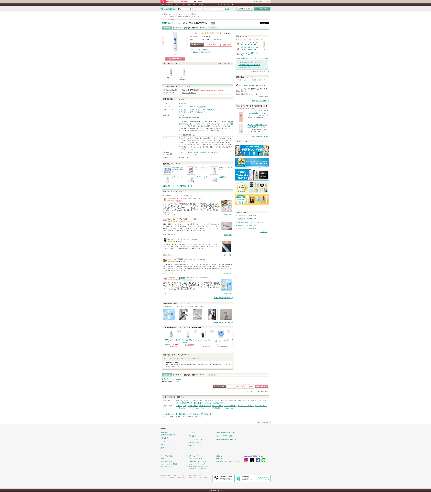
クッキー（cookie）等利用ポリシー (171, 464)
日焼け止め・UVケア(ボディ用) (205, 110)
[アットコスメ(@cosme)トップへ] (168, 9)
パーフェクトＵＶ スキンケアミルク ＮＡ (250, 48)
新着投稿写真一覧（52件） (223, 322)
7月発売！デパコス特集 (245, 215)
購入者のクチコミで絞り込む (201, 52)
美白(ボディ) (183, 408)
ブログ (183, 4)
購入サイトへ (175, 59)
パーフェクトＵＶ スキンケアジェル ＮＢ (250, 43)
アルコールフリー (185, 154)
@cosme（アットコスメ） (193, 416)
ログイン (266, 1)
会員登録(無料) (257, 1)
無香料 (196, 152)
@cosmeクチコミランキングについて (227, 461)
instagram (246, 460)
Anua (166, 344)
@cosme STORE (225, 436)
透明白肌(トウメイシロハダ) (173, 23)
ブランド (176, 4)
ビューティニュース (195, 439)
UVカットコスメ (217, 406)
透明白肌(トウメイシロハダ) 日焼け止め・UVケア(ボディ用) (229, 401)
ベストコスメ (230, 4)
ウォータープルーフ (196, 124)
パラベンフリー (197, 154)
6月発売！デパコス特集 (245, 228)
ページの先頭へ (258, 391)
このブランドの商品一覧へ (192, 358)
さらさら (191, 408)
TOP (163, 4)
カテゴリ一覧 (221, 4)
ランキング (169, 4)
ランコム (200, 344)
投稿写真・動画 (191, 28)
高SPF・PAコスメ (230, 406)
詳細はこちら (175, 366)
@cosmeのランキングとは (261, 71)
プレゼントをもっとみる (259, 136)
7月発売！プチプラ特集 (245, 219)
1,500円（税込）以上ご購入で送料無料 (212, 90)
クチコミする (197, 45)
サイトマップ (220, 458)
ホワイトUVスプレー (198, 23)
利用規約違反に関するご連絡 (197, 461)
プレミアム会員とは (167, 456)
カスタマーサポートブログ (196, 464)
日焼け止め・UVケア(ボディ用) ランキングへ (251, 58)
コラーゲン (228, 128)
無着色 (190, 152)
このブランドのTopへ (172, 358)
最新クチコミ (193, 446)
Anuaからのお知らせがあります (173, 344)
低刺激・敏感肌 (193, 406)
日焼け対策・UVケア (186, 110)
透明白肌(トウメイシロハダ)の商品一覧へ (176, 186)
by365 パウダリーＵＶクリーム (249, 54)
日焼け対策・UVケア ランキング (249, 65)
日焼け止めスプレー (201, 112)
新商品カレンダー (194, 442)
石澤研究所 (182, 103)
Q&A (188, 4)
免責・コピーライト (194, 456)
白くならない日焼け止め (246, 406)
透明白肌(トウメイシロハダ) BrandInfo (203, 107)
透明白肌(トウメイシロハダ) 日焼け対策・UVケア (192, 401)
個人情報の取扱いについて (169, 461)
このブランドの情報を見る (169, 19)
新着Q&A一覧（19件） (259, 101)
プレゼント (192, 436)
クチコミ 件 (195, 50)
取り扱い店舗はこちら (189, 93)
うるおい (179, 406)
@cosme (169, 434)
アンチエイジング (205, 406)
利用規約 (163, 458)
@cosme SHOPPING (226, 433)
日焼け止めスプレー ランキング (249, 67)
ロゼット (217, 344)
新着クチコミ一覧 (223, 298)
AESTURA (184, 342)
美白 (184, 406)
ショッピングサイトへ (173, 346)
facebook (258, 460)
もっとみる (263, 232)
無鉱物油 (203, 152)
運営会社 (219, 456)
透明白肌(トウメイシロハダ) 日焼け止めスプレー (210, 403)
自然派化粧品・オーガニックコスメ (223, 408)
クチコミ (177, 28)
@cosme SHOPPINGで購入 (191, 90)
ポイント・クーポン (168, 441)
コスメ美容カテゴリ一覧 (169, 414)
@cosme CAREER (227, 439)
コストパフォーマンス (203, 408)
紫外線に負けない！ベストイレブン (248, 222)
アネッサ (243, 42)
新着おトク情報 (197, 2)
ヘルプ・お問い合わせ (195, 458)
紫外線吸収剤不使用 (214, 152)
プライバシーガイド (167, 467)
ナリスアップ (244, 53)
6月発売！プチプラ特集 (245, 225)
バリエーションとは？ (226, 63)
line (263, 460)
